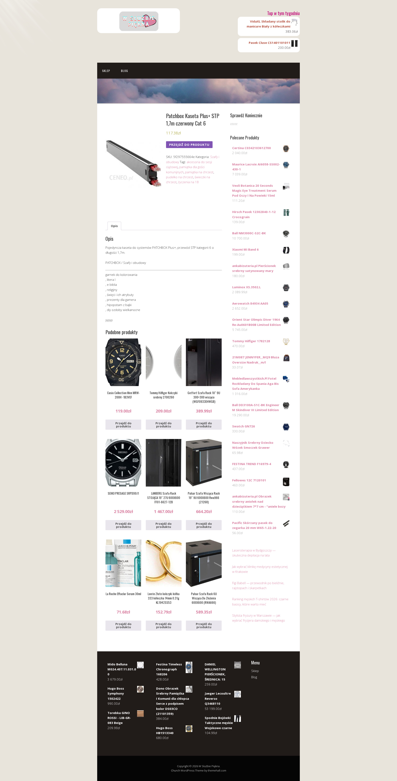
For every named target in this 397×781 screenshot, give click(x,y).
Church (175, 770)
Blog (124, 70)
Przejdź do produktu (189, 144)
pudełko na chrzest (179, 177)
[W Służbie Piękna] (138, 29)
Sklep (106, 70)
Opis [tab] (114, 226)
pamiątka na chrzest (199, 172)
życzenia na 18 (188, 182)
